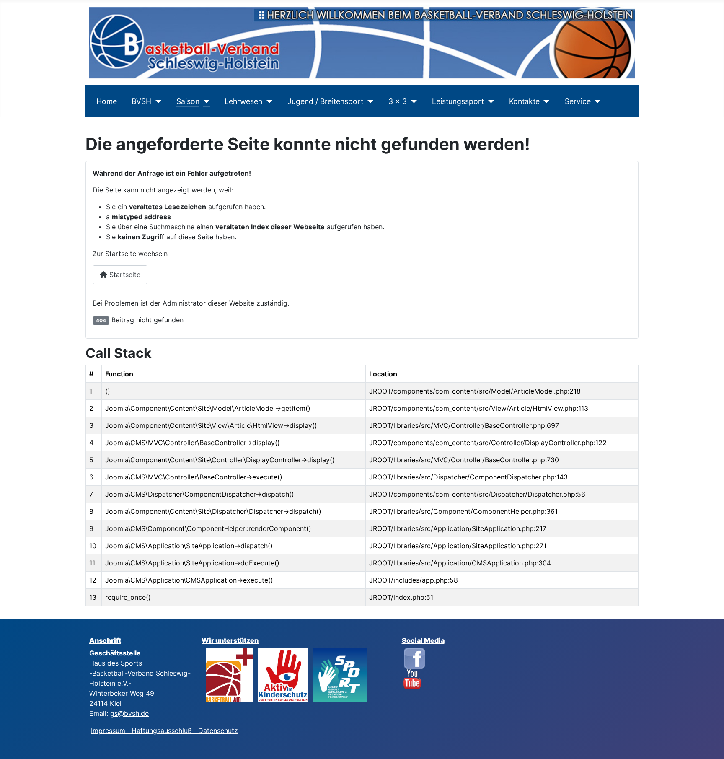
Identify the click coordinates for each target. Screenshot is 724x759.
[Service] (596, 101)
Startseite (123, 274)
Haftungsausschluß (162, 730)
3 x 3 (397, 101)
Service (578, 101)
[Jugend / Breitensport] (368, 101)
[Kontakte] (545, 101)
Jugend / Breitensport (325, 101)
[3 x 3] (412, 101)
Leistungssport (458, 101)
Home (106, 101)
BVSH (141, 101)
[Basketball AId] (229, 674)
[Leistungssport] (489, 101)
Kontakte (524, 101)
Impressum (111, 730)
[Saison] (204, 101)
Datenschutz (218, 730)
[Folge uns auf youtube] (412, 678)
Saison (187, 101)
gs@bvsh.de (129, 713)
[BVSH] (156, 101)
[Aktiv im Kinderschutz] (283, 674)
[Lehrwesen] (267, 101)
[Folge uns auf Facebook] (414, 657)
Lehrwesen (243, 101)
